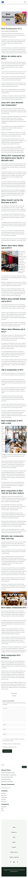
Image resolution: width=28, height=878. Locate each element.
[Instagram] (17, 862)
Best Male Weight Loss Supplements (8, 774)
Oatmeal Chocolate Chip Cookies (8, 772)
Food (10, 31)
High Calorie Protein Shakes (7, 777)
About (14, 842)
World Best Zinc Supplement (7, 781)
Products (14, 832)
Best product (3, 806)
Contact (14, 847)
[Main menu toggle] (25, 2)
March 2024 (3, 795)
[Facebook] (10, 862)
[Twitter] (14, 862)
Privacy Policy (14, 852)
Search (2, 765)
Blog (2, 808)
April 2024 (3, 793)
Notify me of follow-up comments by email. (12, 743)
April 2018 (3, 799)
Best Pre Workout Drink (6, 779)
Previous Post (14, 693)
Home (14, 827)
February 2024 (4, 797)
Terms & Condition (14, 857)
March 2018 (3, 801)
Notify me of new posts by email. (10, 747)
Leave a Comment (5, 31)
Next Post (14, 695)
